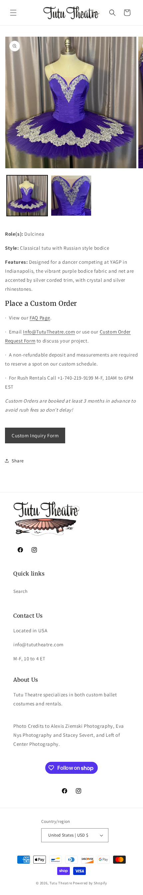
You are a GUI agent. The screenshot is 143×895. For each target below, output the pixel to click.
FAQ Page (40, 317)
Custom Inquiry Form (35, 435)
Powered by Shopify (90, 883)
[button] (13, 12)
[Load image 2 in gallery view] (71, 195)
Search (20, 591)
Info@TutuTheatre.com (49, 331)
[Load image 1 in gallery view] (27, 195)
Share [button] (18, 461)
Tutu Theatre (61, 883)
